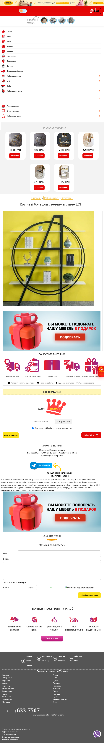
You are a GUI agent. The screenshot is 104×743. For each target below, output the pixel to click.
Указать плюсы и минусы (15, 582)
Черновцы (6, 686)
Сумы (55, 691)
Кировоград (7, 699)
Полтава (56, 694)
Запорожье (7, 678)
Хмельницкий (8, 688)
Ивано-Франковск (60, 699)
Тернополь (7, 691)
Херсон (5, 683)
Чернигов (6, 680)
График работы (9, 734)
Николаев (6, 697)
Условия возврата (10, 740)
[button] (101, 371)
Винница (57, 683)
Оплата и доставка (10, 737)
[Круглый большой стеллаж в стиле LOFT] (51, 258)
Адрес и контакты (9, 731)
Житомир (6, 702)
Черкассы (57, 686)
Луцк (55, 697)
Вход (96, 11)
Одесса (56, 680)
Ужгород (56, 688)
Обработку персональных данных (59, 428)
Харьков (5, 675)
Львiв (55, 678)
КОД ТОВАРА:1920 (52, 392)
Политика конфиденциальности (16, 729)
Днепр (55, 675)
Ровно (4, 694)
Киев (55, 702)
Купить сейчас (11, 435)
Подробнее (15, 156)
